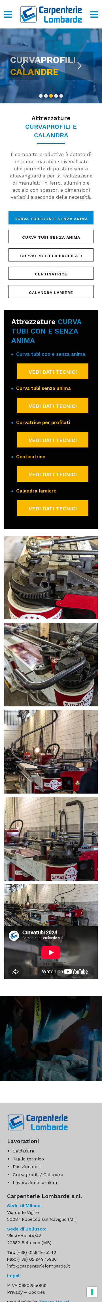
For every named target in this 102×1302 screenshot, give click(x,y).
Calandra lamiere (51, 292)
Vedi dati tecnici (53, 372)
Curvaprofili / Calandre (38, 1174)
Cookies (36, 1292)
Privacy (15, 1292)
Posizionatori (27, 1166)
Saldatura (23, 1151)
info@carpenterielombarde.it (38, 1266)
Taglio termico (28, 1159)
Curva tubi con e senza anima (51, 218)
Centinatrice (51, 274)
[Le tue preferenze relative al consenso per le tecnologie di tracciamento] (92, 1292)
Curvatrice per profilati (51, 256)
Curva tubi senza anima (51, 237)
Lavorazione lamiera (35, 1182)
